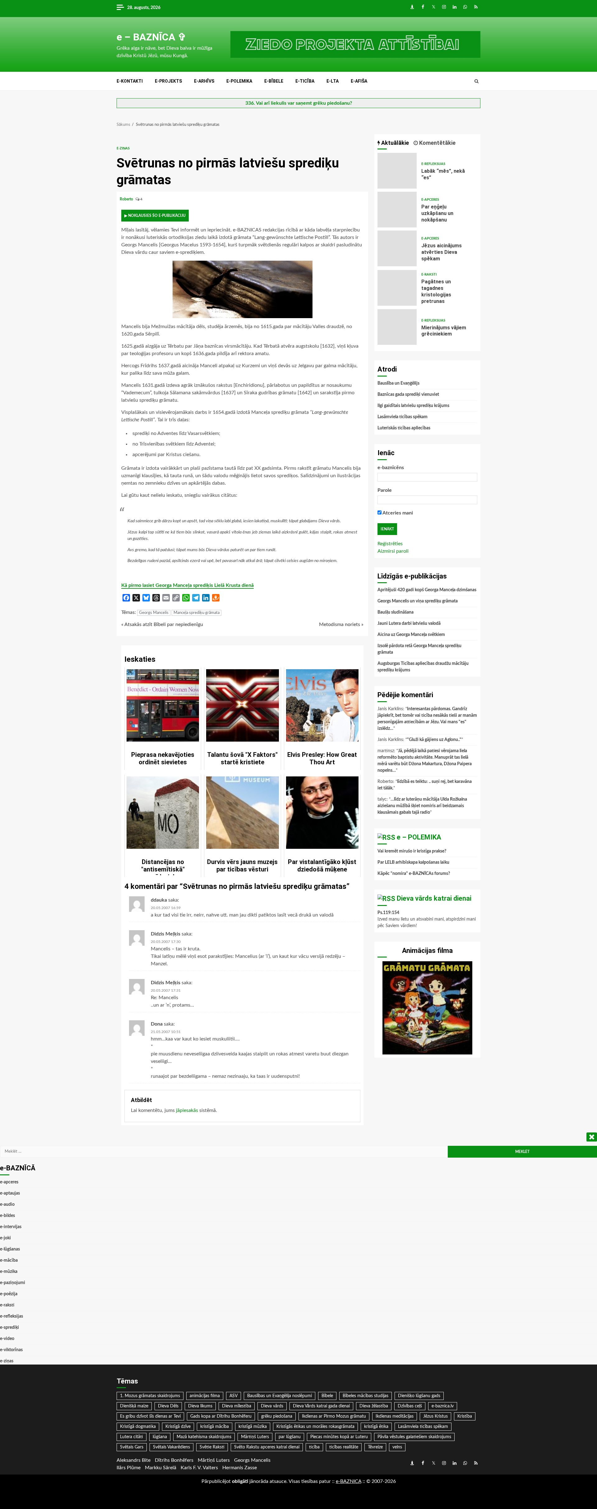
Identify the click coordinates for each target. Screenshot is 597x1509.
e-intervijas (10, 1227)
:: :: (348, 1481)
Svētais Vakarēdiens (171, 1447)
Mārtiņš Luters (255, 1437)
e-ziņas (123, 148)
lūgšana (160, 1437)
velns (397, 1447)
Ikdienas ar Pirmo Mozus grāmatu (334, 1416)
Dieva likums (200, 1406)
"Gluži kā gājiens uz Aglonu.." (434, 740)
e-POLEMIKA (239, 81)
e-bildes (7, 1216)
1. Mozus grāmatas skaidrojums (150, 1396)
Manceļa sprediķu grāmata (197, 613)
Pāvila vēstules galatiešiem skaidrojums (414, 1437)
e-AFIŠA (359, 81)
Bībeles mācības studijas (365, 1396)
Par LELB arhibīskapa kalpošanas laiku (413, 862)
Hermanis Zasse (239, 1467)
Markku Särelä (160, 1467)
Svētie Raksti (212, 1447)
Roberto (127, 199)
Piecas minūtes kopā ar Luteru (339, 1437)
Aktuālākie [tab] (394, 142)
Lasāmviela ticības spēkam (402, 417)
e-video (7, 1339)
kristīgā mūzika (252, 1426)
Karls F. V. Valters (199, 1467)
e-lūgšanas (10, 1249)
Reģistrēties (390, 543)
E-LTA (332, 81)
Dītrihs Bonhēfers (174, 1460)
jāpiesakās (187, 1110)
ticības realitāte (343, 1447)
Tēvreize (375, 1447)
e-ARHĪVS (204, 81)
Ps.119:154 (388, 913)
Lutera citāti (131, 1437)
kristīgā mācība (214, 1426)
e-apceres (430, 199)
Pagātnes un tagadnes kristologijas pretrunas (397, 288)
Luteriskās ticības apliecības (403, 428)
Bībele (327, 1396)
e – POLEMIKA (419, 837)
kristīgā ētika (376, 1426)
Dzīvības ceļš (410, 1406)
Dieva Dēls (168, 1406)
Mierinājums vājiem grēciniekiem (397, 327)
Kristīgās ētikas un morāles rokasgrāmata (315, 1426)
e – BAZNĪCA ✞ (151, 37)
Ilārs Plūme (129, 1467)
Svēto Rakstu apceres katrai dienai (266, 1447)
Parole (384, 490)
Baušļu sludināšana (395, 612)
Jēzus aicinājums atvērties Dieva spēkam (397, 248)
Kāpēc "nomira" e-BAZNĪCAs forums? (413, 873)
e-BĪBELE (273, 81)
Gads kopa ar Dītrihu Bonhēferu (221, 1416)
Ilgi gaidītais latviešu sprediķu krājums (413, 406)
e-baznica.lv (443, 1406)
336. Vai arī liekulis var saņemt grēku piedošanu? (298, 103)
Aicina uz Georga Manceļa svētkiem (411, 635)
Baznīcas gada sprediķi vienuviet (408, 394)
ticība (314, 1447)
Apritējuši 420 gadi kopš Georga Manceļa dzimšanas (426, 590)
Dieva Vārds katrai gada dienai (321, 1406)
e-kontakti (130, 81)
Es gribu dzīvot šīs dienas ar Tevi (150, 1416)
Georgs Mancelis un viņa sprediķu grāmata (417, 601)
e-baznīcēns (390, 467)
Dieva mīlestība (236, 1406)
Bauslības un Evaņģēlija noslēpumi (279, 1396)
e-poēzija (8, 1294)
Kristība (464, 1416)
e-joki (5, 1238)
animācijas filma (205, 1396)
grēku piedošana (276, 1416)
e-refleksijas (433, 164)
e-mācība (9, 1260)
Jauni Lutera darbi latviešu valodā (409, 623)
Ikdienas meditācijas (395, 1416)
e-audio (7, 1204)
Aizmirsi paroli (393, 551)
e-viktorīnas (11, 1350)
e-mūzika (8, 1271)
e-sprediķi (9, 1327)
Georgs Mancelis (154, 613)
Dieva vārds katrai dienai (434, 898)
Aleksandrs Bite (133, 1460)
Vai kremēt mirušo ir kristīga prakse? (411, 851)
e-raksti (429, 274)
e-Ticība (304, 81)
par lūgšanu (290, 1437)
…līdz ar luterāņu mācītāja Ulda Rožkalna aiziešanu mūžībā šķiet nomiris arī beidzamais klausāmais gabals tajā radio (422, 806)
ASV (233, 1396)
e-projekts (168, 81)
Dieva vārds (272, 1406)
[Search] (476, 81)
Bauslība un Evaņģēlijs (398, 383)
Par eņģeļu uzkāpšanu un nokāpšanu (397, 209)
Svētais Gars (131, 1447)
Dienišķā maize (134, 1406)
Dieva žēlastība (373, 1406)
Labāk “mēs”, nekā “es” (397, 171)
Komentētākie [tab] (437, 142)
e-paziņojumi (12, 1283)
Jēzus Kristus (435, 1416)
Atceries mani (397, 512)
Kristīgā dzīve (178, 1426)
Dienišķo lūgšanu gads (419, 1396)
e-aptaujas (10, 1193)
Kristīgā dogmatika (138, 1426)
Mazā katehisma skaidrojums (204, 1437)
